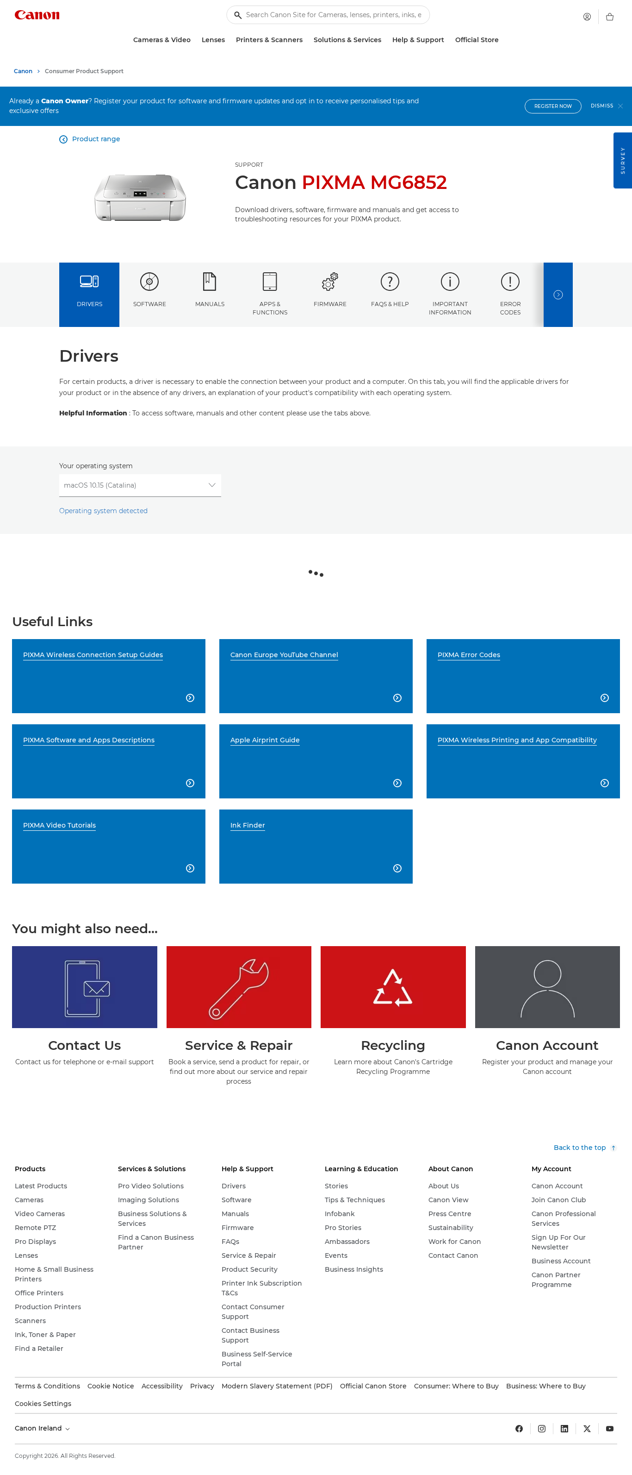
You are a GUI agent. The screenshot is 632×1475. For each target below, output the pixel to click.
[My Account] (587, 16)
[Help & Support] (448, 40)
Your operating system (96, 466)
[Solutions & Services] (385, 40)
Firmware (330, 304)
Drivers (89, 304)
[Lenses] (228, 40)
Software (149, 304)
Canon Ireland (39, 1428)
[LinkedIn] (564, 1428)
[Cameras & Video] (194, 40)
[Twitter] (587, 1428)
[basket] (609, 16)
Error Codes (510, 308)
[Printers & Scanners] (306, 40)
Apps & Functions (270, 308)
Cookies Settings (43, 1404)
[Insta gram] (541, 1428)
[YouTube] (609, 1428)
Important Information (450, 308)
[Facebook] (519, 1428)
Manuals (209, 304)
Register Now (553, 106)
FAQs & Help (390, 304)
